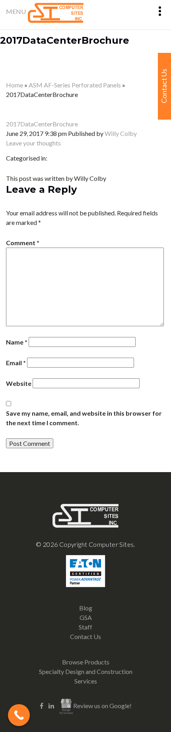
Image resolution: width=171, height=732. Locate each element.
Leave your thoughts (33, 143)
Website (18, 383)
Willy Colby (121, 133)
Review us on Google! (102, 705)
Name (16, 342)
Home (14, 85)
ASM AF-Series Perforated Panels (75, 85)
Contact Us (85, 636)
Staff (85, 627)
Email (16, 362)
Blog (85, 608)
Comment (22, 242)
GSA (86, 617)
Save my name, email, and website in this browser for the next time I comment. (84, 417)
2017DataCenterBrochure (64, 40)
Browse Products (85, 662)
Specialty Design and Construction (85, 671)
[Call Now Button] (19, 715)
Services (85, 681)
